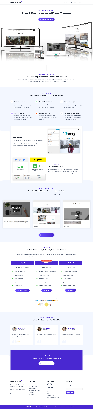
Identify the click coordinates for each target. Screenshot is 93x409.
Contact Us (31, 392)
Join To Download (33, 386)
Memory (36, 226)
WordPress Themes (33, 388)
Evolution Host (59, 406)
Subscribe (70, 392)
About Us (31, 384)
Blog (80, 2)
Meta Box (49, 389)
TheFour (6, 226)
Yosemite (67, 226)
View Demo (26, 226)
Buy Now (46, 290)
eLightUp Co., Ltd (42, 406)
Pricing (70, 2)
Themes (65, 2)
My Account (31, 394)
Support (75, 2)
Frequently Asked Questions (35, 390)
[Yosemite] (76, 212)
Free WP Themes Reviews (53, 397)
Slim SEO (49, 391)
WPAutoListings (50, 395)
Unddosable (71, 406)
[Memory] (46, 212)
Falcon (48, 393)
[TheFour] (16, 212)
